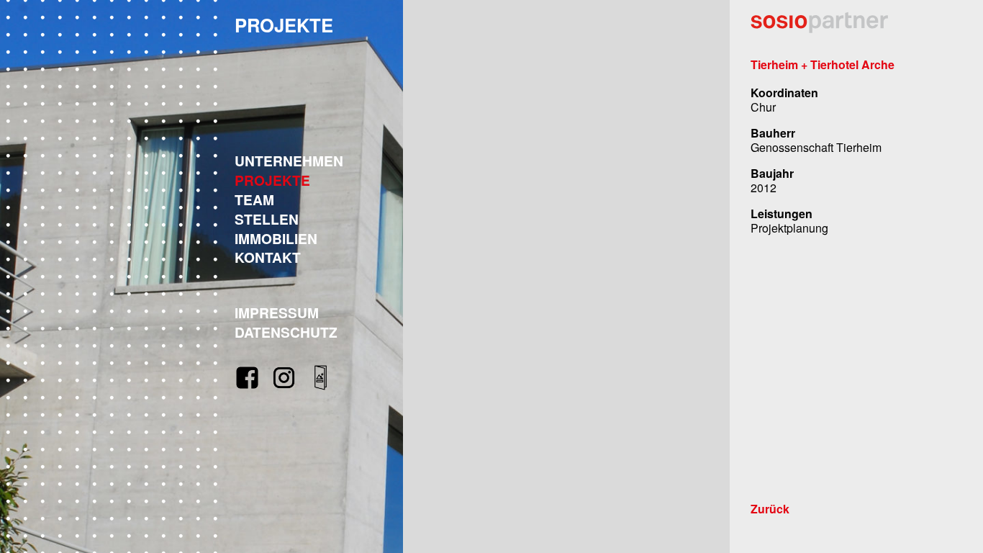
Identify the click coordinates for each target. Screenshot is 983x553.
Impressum (277, 312)
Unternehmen (289, 160)
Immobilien (276, 238)
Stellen (267, 219)
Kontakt (268, 257)
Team (254, 199)
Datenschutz (286, 332)
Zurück (770, 509)
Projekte (272, 180)
